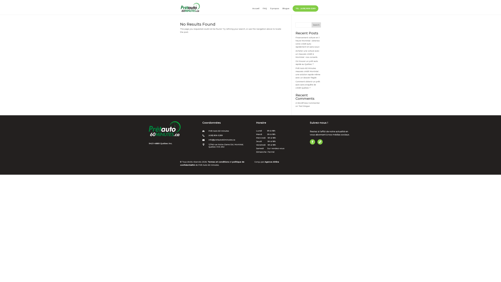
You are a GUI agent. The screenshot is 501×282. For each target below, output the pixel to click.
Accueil (255, 9)
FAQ (265, 9)
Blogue (285, 9)
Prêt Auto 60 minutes (218, 131)
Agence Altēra (272, 162)
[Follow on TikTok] (320, 142)
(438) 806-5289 (215, 135)
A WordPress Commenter (308, 103)
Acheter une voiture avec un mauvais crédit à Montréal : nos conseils (307, 54)
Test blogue (304, 106)
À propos (274, 9)
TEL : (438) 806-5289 (305, 8)
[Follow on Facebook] (312, 142)
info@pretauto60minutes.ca (221, 140)
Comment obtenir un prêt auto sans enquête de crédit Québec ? (308, 84)
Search (316, 25)
